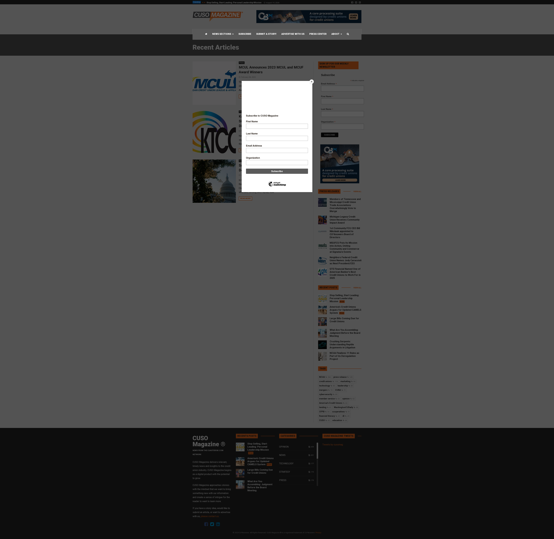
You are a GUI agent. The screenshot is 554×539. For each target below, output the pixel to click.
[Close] (311, 81)
